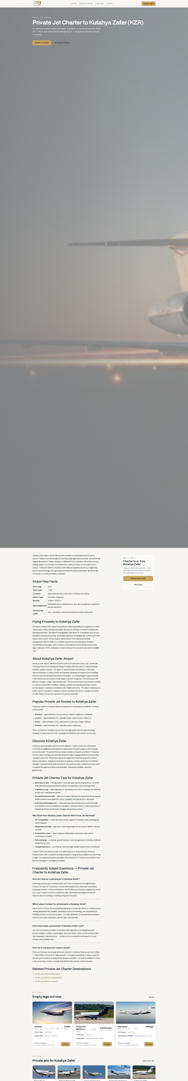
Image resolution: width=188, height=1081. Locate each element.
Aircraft (73, 3)
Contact (110, 3)
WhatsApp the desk (62, 43)
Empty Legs (99, 3)
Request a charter (42, 43)
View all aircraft (148, 1061)
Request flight (149, 3)
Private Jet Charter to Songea (46, 981)
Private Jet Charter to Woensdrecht (48, 977)
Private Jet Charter (86, 3)
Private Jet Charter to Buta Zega (47, 974)
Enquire (65, 1044)
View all (151, 997)
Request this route (138, 578)
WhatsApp (138, 585)
